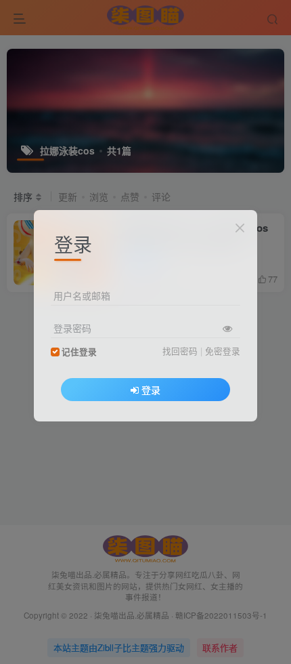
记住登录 (79, 352)
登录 (150, 389)
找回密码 (180, 351)
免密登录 (222, 351)
